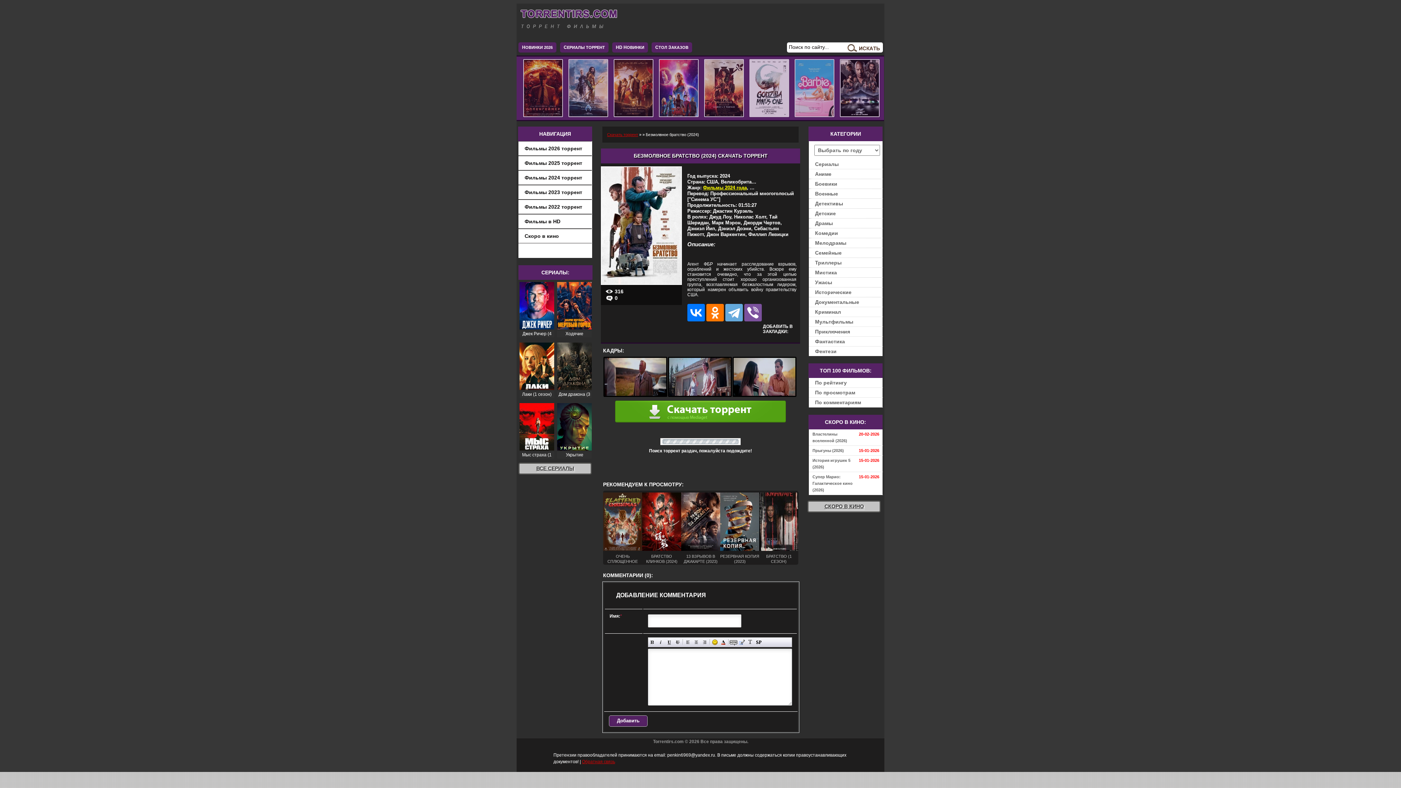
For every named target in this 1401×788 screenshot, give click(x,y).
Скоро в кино (542, 236)
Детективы (829, 203)
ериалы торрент (584, 47)
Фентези (826, 351)
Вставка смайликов (715, 642)
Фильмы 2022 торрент (553, 207)
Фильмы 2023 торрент (553, 192)
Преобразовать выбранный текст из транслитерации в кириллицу (750, 642)
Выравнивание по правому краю (704, 642)
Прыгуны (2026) (828, 450)
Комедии (826, 233)
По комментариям (838, 402)
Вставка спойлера (758, 642)
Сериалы (827, 164)
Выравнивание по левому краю (688, 642)
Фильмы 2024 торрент (553, 178)
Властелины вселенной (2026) (830, 437)
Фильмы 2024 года (725, 187)
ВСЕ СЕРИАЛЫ (555, 468)
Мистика (826, 272)
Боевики (826, 184)
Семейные (828, 253)
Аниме (823, 174)
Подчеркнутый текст (669, 642)
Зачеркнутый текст (678, 642)
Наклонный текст (661, 642)
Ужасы (823, 282)
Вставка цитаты (742, 642)
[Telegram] (734, 312)
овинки (630, 47)
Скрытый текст (733, 642)
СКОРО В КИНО (844, 506)
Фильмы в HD (542, 221)
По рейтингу (831, 383)
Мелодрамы (830, 243)
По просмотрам (835, 392)
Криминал (828, 312)
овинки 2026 (537, 47)
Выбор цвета (723, 642)
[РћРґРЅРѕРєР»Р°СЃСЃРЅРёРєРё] (715, 312)
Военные (826, 194)
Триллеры (828, 263)
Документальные (837, 302)
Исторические (833, 292)
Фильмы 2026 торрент (553, 148)
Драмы (824, 223)
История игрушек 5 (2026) (831, 463)
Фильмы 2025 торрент (553, 163)
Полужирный (652, 642)
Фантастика (830, 341)
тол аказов (671, 47)
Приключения (832, 332)
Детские (825, 213)
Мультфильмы (834, 322)
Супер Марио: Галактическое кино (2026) (833, 483)
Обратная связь (598, 761)
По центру (696, 642)
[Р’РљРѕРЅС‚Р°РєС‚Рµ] (696, 312)
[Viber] (753, 312)
